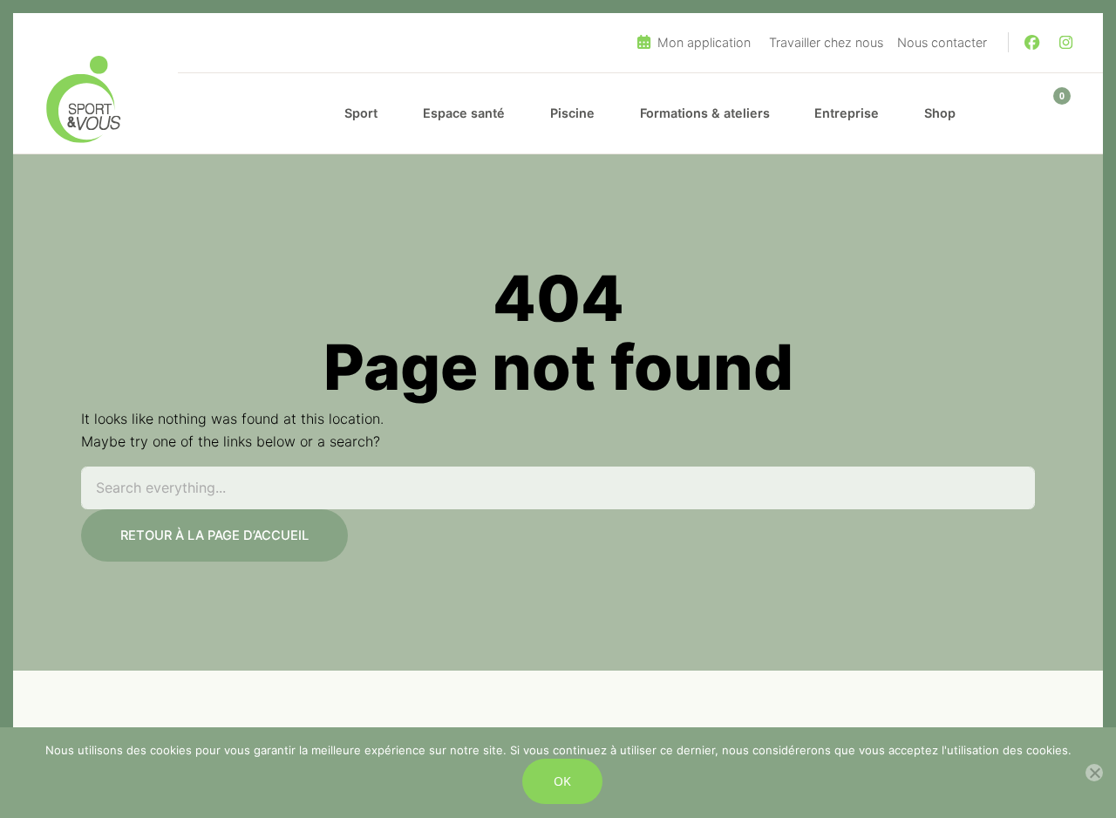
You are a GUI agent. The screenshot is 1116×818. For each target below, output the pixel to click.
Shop (940, 113)
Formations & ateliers (705, 113)
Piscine (572, 113)
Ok (562, 781)
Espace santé (464, 113)
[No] (1094, 772)
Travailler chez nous (826, 42)
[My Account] (1010, 113)
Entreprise (846, 113)
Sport (361, 113)
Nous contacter (942, 42)
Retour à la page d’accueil (214, 535)
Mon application (702, 42)
